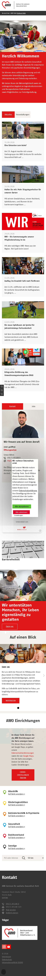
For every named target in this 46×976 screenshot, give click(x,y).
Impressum (6, 956)
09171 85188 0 (12, 904)
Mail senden (11, 910)
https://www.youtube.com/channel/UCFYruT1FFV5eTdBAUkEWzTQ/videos (8, 946)
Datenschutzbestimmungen (23, 753)
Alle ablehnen (21, 512)
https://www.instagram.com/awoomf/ (4, 946)
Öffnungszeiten (10, 450)
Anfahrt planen (12, 913)
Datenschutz (7, 959)
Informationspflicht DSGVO (12, 962)
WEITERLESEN (11, 701)
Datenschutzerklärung (28, 490)
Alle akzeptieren (22, 506)
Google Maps (28, 756)
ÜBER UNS (10, 627)
